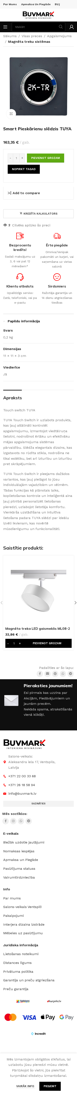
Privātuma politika (18, 972)
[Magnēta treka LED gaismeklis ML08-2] (38, 591)
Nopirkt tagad (24, 169)
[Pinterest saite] (55, 674)
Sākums (10, 36)
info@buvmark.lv (22, 793)
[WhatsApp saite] (63, 674)
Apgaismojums (59, 36)
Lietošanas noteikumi (20, 954)
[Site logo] (38, 15)
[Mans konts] (71, 27)
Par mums (12, 898)
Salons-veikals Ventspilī (22, 907)
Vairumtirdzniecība (19, 877)
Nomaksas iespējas (18, 851)
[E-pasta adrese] (47, 674)
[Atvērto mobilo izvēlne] (5, 27)
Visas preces (32, 36)
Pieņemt (50, 1086)
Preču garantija (15, 989)
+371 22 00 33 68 (22, 776)
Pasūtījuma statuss (19, 869)
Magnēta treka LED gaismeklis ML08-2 (37, 628)
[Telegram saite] (70, 674)
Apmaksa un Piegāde (20, 860)
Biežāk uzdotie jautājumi (23, 842)
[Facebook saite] (40, 674)
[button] (38, 643)
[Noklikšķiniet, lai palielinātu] (11, 114)
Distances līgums (17, 963)
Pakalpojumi (13, 916)
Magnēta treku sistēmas (29, 42)
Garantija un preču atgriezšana (29, 980)
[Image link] (24, 744)
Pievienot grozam (45, 158)
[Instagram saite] (13, 821)
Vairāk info (25, 1086)
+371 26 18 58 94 (21, 785)
